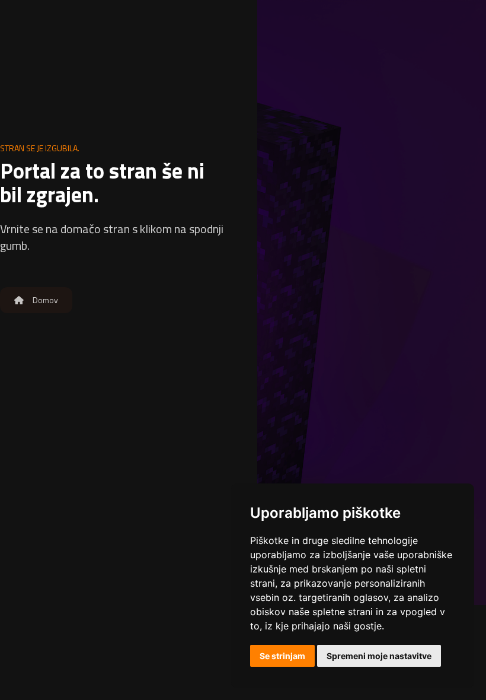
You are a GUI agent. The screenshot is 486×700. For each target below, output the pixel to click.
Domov (44, 300)
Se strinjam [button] (282, 656)
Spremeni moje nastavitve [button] (379, 656)
